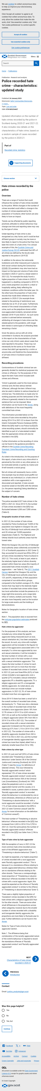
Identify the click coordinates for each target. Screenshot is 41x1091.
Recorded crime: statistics (15, 150)
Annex (30, 405)
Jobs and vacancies (24, 1061)
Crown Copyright (8, 1061)
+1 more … (5, 104)
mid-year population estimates (17, 619)
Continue (7, 1029)
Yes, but (9, 1021)
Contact (25, 1056)
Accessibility (6, 1056)
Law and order (11, 106)
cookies (11, 4)
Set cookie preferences (21, 48)
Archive (16, 1056)
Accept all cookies (20, 34)
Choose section (9, 178)
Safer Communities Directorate (21, 101)
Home (4, 71)
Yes (7, 1010)
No (7, 1016)
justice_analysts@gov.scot (17, 991)
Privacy (36, 1061)
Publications (12, 71)
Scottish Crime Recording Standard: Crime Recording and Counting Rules (18, 449)
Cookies (33, 1056)
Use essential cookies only (20, 42)
